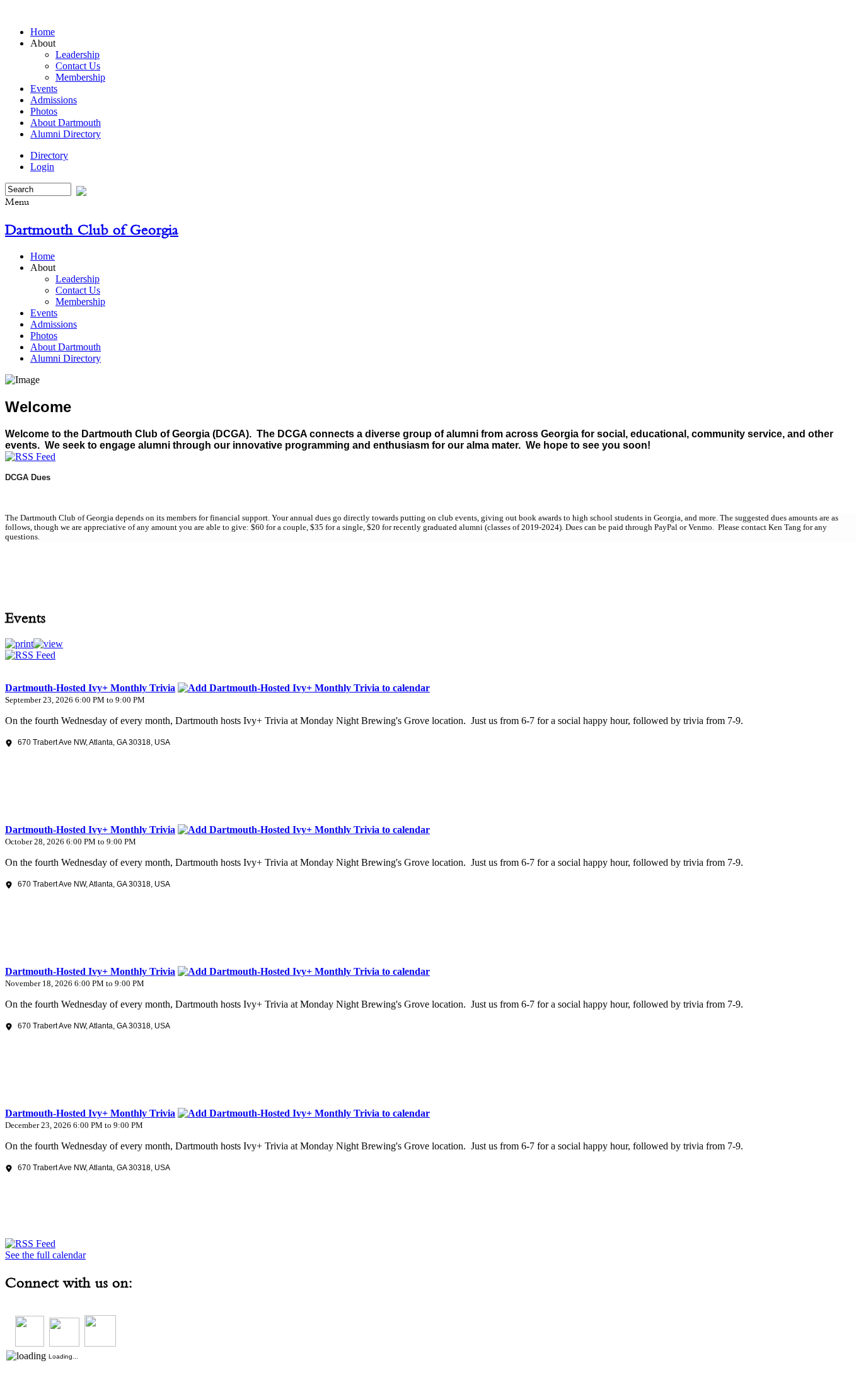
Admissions (53, 100)
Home (42, 31)
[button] (19, 643)
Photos (43, 111)
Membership (80, 77)
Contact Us (77, 65)
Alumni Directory (65, 134)
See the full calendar (45, 1255)
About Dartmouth (65, 122)
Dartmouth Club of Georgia (91, 229)
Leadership (77, 54)
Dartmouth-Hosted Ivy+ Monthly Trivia (90, 687)
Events (43, 88)
